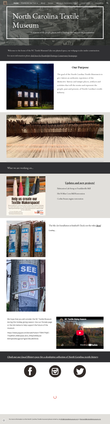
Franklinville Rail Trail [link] (28, 3)
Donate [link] (50, 3)
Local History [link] (85, 3)
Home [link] (16, 3)
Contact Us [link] (99, 3)
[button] (107, 3)
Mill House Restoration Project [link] (67, 3)
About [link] (43, 3)
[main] (55, 22)
